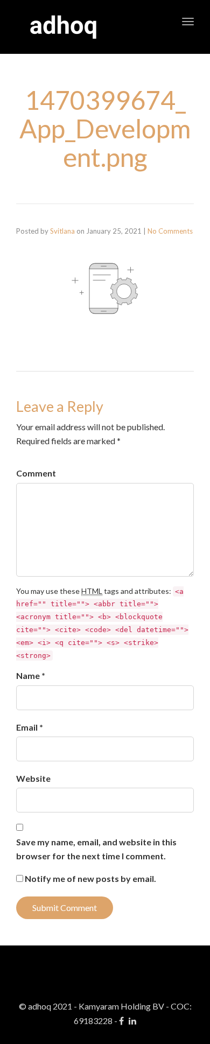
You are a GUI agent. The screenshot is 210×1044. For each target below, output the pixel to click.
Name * (30, 675)
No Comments (170, 231)
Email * (29, 727)
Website (33, 778)
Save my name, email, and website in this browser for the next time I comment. (96, 849)
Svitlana (62, 231)
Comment (36, 473)
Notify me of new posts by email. (90, 878)
